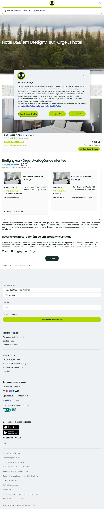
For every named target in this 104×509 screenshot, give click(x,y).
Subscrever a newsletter (52, 320)
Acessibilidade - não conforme (14, 499)
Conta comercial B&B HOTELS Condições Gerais (20, 494)
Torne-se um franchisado (13, 367)
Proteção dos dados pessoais (13, 462)
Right (99, 116)
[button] (25, 192)
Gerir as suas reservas (11, 345)
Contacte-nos (8, 341)
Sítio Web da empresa (11, 360)
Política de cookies (9, 480)
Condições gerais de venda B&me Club (17, 467)
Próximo (99, 219)
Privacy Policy (43, 106)
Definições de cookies (11, 485)
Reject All (57, 114)
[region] (52, 95)
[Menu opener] (5, 3)
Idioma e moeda (9, 285)
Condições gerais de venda (12, 458)
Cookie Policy (55, 106)
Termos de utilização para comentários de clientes (21, 476)
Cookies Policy (29, 106)
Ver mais (52, 258)
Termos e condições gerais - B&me (15, 471)
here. (50, 101)
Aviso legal (7, 490)
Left (4, 116)
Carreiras (6, 371)
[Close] (83, 76)
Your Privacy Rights (28, 114)
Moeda (6, 302)
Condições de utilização (11, 453)
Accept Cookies (77, 114)
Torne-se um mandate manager (15, 364)
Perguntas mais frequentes (13, 337)
